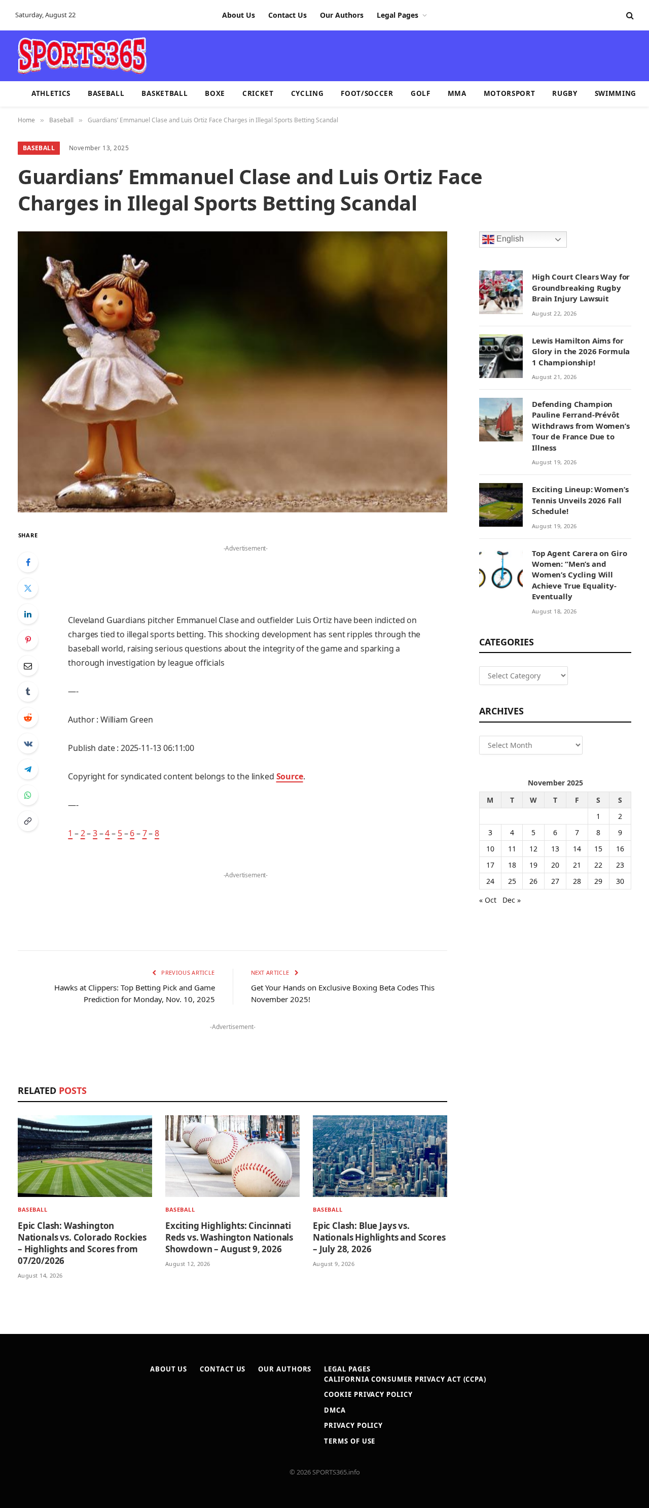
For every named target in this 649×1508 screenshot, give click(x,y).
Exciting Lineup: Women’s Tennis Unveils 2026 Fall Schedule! (580, 500)
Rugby (564, 93)
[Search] (629, 15)
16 (620, 848)
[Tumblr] (28, 691)
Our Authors (342, 15)
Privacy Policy (353, 1425)
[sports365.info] (82, 55)
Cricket (258, 93)
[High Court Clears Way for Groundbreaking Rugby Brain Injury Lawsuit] (501, 292)
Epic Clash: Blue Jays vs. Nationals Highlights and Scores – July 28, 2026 (379, 1237)
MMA (457, 93)
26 (533, 881)
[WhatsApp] (28, 795)
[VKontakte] (28, 743)
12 (533, 848)
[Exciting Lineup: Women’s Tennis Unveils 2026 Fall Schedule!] (501, 505)
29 (598, 881)
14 (577, 848)
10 (490, 848)
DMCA (335, 1410)
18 (512, 865)
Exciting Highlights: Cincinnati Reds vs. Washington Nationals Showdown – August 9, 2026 (229, 1237)
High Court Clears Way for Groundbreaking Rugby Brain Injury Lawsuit (581, 287)
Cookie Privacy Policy (368, 1394)
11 (512, 848)
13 (555, 848)
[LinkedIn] (28, 614)
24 (490, 881)
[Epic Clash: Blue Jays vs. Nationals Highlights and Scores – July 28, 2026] (380, 1156)
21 (577, 865)
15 (598, 848)
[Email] (28, 666)
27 (555, 881)
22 (598, 865)
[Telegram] (28, 769)
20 (555, 865)
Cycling (307, 93)
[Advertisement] (383, 55)
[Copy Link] (28, 821)
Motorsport (509, 93)
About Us (238, 15)
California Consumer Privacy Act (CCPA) (405, 1379)
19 (533, 865)
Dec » (511, 900)
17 (490, 865)
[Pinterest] (28, 640)
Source (289, 776)
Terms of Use (349, 1441)
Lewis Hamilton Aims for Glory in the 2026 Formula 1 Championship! (581, 351)
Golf (420, 93)
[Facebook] (28, 562)
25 (512, 881)
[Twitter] (28, 588)
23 (620, 865)
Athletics (50, 93)
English (509, 239)
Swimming (615, 93)
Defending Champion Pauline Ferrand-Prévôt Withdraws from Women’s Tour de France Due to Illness (581, 426)
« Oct (487, 900)
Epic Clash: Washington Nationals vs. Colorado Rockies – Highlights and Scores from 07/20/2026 (82, 1243)
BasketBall (164, 93)
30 (620, 881)
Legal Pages (397, 15)
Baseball (106, 93)
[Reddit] (28, 717)
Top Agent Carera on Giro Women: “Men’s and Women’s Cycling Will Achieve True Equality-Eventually (579, 575)
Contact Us (287, 15)
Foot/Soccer (367, 93)
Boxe (215, 93)
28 (577, 881)
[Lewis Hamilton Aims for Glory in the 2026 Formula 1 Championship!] (501, 356)
